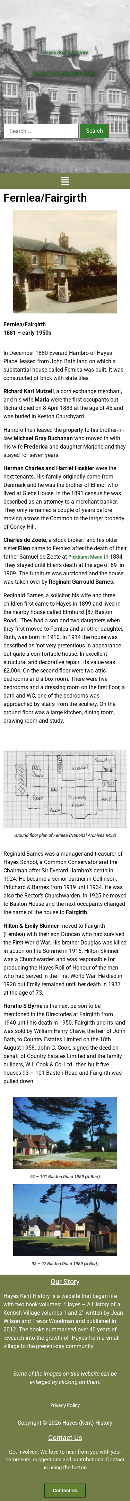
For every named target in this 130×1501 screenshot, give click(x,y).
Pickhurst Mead (85, 557)
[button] (65, 181)
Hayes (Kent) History (65, 52)
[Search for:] (41, 131)
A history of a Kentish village (65, 73)
